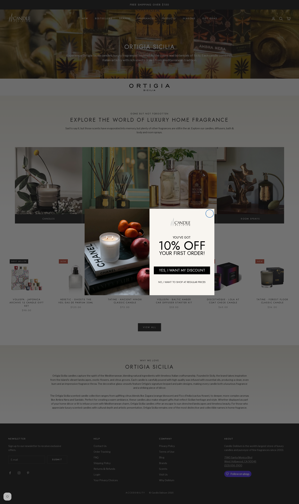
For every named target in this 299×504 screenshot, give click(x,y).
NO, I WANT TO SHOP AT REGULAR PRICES (182, 282)
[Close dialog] (210, 213)
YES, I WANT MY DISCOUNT (182, 270)
